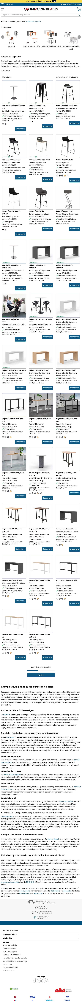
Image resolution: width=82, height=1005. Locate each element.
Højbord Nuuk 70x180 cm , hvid (14, 370)
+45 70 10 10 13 (15, 955)
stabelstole (55, 891)
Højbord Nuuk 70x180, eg (65, 370)
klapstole (67, 891)
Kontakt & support (10, 930)
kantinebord (24, 893)
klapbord (38, 893)
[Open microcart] (79, 9)
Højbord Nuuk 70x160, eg (38, 370)
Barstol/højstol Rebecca (11, 160)
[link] (20, 129)
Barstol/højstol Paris (37, 106)
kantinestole (24, 891)
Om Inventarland (10, 934)
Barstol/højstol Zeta (64, 211)
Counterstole (6, 816)
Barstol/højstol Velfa (64, 160)
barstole (10, 737)
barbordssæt (53, 839)
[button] (41, 675)
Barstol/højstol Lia (36, 211)
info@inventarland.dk (10, 882)
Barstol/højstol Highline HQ (40, 160)
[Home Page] (41, 9)
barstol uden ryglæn (12, 774)
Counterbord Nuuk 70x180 (12, 580)
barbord (6, 715)
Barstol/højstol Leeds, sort (66, 106)
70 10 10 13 (30, 882)
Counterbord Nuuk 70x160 (66, 529)
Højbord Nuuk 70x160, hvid (66, 319)
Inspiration (7, 938)
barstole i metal (66, 801)
